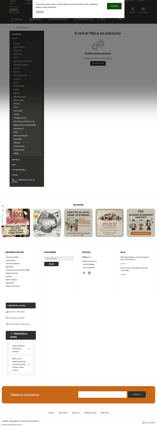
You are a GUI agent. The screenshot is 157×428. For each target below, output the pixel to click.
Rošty (16, 132)
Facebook (84, 273)
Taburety (17, 143)
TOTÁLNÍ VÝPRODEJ (19, 170)
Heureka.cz (76, 413)
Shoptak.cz (19, 425)
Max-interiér (63, 413)
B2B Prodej (104, 413)
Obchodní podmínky (12, 263)
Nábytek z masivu (20, 97)
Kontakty (9, 276)
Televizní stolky (19, 146)
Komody (17, 72)
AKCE (14, 165)
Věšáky (16, 153)
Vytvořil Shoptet (150, 423)
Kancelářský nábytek (21, 65)
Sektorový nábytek (20, 136)
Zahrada (15, 175)
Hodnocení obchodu (32, 4)
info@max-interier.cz (89, 261)
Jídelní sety (18, 50)
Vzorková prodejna (12, 257)
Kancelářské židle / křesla (22, 61)
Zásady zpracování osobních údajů (17, 270)
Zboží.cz (51, 413)
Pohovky (17, 104)
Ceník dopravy (11, 260)
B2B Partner (10, 267)
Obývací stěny (19, 100)
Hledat (51, 264)
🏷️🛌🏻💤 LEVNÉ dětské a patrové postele (23, 181)
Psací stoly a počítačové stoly (24, 121)
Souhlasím (114, 6)
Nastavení (39, 12)
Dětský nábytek (19, 47)
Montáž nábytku (11, 280)
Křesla (16, 82)
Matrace (17, 93)
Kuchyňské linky (19, 86)
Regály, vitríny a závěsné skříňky (25, 125)
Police (16, 107)
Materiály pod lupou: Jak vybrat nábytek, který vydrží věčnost (135, 258)
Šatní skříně (18, 139)
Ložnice (16, 89)
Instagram (89, 273)
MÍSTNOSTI (16, 160)
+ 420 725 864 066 (88, 264)
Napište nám (10, 283)
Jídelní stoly (18, 54)
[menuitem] (18, 19)
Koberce (17, 68)
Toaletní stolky (19, 150)
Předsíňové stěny (20, 118)
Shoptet (8, 425)
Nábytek (15, 38)
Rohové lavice (18, 128)
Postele (16, 114)
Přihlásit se (137, 394)
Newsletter (2, 218)
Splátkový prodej (12, 273)
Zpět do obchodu (98, 63)
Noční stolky (18, 111)
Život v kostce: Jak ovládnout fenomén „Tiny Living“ (134, 269)
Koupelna (17, 79)
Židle (15, 58)
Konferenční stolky (20, 75)
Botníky (16, 43)
